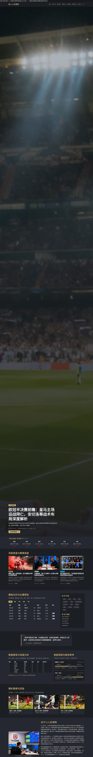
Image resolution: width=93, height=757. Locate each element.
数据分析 (64, 4)
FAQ (83, 4)
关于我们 (79, 4)
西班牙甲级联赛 (65, 618)
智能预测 (69, 4)
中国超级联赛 (65, 625)
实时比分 (54, 4)
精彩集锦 (74, 4)
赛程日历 (59, 4)
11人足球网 (14, 4)
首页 (50, 4)
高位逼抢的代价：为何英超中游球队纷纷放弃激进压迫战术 (72, 574)
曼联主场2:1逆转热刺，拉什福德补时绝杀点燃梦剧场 (21, 574)
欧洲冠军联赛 (65, 621)
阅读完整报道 (13, 531)
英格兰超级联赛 (65, 616)
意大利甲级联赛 (65, 623)
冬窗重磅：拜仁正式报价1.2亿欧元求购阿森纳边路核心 (46, 574)
